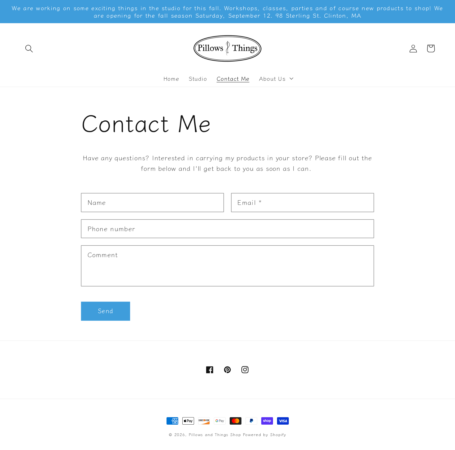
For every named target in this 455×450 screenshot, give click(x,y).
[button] (29, 48)
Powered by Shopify (264, 434)
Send (105, 310)
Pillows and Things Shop (215, 434)
